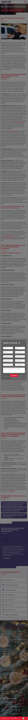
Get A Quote (4, 718)
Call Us (13, 718)
